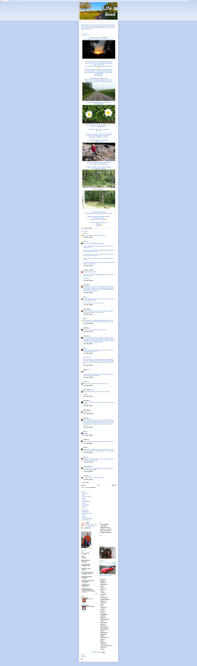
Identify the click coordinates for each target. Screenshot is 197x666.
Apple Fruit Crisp (89, 598)
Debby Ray (85, 439)
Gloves (102, 606)
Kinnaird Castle (103, 622)
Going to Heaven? (104, 525)
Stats (82, 659)
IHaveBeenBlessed (104, 614)
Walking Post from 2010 (105, 527)
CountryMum (85, 475)
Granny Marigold (86, 309)
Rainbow (102, 640)
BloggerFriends (103, 584)
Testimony (96, 21)
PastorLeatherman (104, 637)
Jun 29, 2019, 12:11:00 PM (87, 405)
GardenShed (103, 602)
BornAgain (91, 21)
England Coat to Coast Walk (106, 529)
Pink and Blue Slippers (90, 606)
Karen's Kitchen (85, 598)
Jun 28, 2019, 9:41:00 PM (87, 314)
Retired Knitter (86, 400)
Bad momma (84, 561)
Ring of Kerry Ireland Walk (106, 530)
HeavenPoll (102, 611)
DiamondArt (103, 594)
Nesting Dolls (103, 634)
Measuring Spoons (104, 627)
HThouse (102, 612)
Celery (102, 591)
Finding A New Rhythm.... (86, 565)
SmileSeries (103, 642)
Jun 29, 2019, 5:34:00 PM (88, 427)
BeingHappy (103, 581)
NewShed (102, 636)
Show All (96, 593)
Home (81, 21)
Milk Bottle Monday (104, 629)
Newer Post (83, 485)
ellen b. (84, 457)
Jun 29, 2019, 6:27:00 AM (88, 365)
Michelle (84, 447)
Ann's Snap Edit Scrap (86, 560)
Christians (102, 592)
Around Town (102, 21)
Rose (84, 297)
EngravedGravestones (105, 599)
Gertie (102, 604)
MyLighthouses (103, 632)
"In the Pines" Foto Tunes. (87, 573)
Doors (102, 596)
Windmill (102, 649)
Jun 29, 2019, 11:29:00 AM (88, 396)
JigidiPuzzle (103, 617)
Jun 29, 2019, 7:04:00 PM (87, 452)
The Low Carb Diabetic (86, 589)
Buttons (102, 587)
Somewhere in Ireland (86, 568)
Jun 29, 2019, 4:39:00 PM (87, 413)
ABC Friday (103, 579)
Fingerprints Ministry (105, 524)
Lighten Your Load (85, 585)
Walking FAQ (107, 21)
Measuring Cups (104, 626)
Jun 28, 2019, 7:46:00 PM (87, 280)
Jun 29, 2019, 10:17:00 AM (88, 385)
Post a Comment (85, 482)
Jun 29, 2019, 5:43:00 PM (88, 435)
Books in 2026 (86, 21)
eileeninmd (85, 369)
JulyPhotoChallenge (104, 619)
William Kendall (86, 410)
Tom (84, 233)
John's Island (85, 285)
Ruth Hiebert (85, 328)
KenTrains (102, 621)
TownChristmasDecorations (106, 645)
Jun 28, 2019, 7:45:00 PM (88, 265)
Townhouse (103, 647)
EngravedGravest (104, 597)
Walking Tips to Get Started (106, 532)
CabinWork (103, 589)
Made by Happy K (85, 605)
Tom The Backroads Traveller (87, 572)
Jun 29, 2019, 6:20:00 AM (88, 353)
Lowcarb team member (87, 270)
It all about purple (85, 564)
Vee (84, 348)
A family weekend (85, 581)
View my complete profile (86, 528)
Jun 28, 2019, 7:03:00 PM (87, 237)
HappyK (87, 523)
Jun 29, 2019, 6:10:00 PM (87, 443)
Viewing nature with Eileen (87, 576)
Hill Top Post (85, 336)
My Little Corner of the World (88, 580)
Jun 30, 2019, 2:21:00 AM (87, 479)
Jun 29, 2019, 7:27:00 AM (88, 377)
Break (102, 586)
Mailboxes (102, 624)
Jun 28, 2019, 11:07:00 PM (87, 331)
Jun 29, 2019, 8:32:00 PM (88, 462)
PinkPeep (102, 639)
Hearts (102, 609)
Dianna (84, 241)
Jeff (84, 318)
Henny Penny (85, 418)
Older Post (114, 485)
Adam (84, 431)
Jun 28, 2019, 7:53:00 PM (88, 304)
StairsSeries (103, 644)
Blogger (103, 652)
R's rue (83, 556)
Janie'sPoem (103, 616)
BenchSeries (103, 582)
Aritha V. (85, 381)
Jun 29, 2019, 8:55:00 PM (88, 471)
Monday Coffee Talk (85, 553)
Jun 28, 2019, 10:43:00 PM (88, 323)
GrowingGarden (103, 607)
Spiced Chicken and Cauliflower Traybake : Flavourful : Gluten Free (88, 590)
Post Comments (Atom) (90, 487)
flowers (83, 569)
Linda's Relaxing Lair (86, 584)
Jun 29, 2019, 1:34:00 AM (87, 343)
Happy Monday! (85, 577)
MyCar (102, 631)
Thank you (84, 557)
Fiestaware (103, 601)
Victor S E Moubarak (87, 389)
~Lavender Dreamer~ (87, 466)
